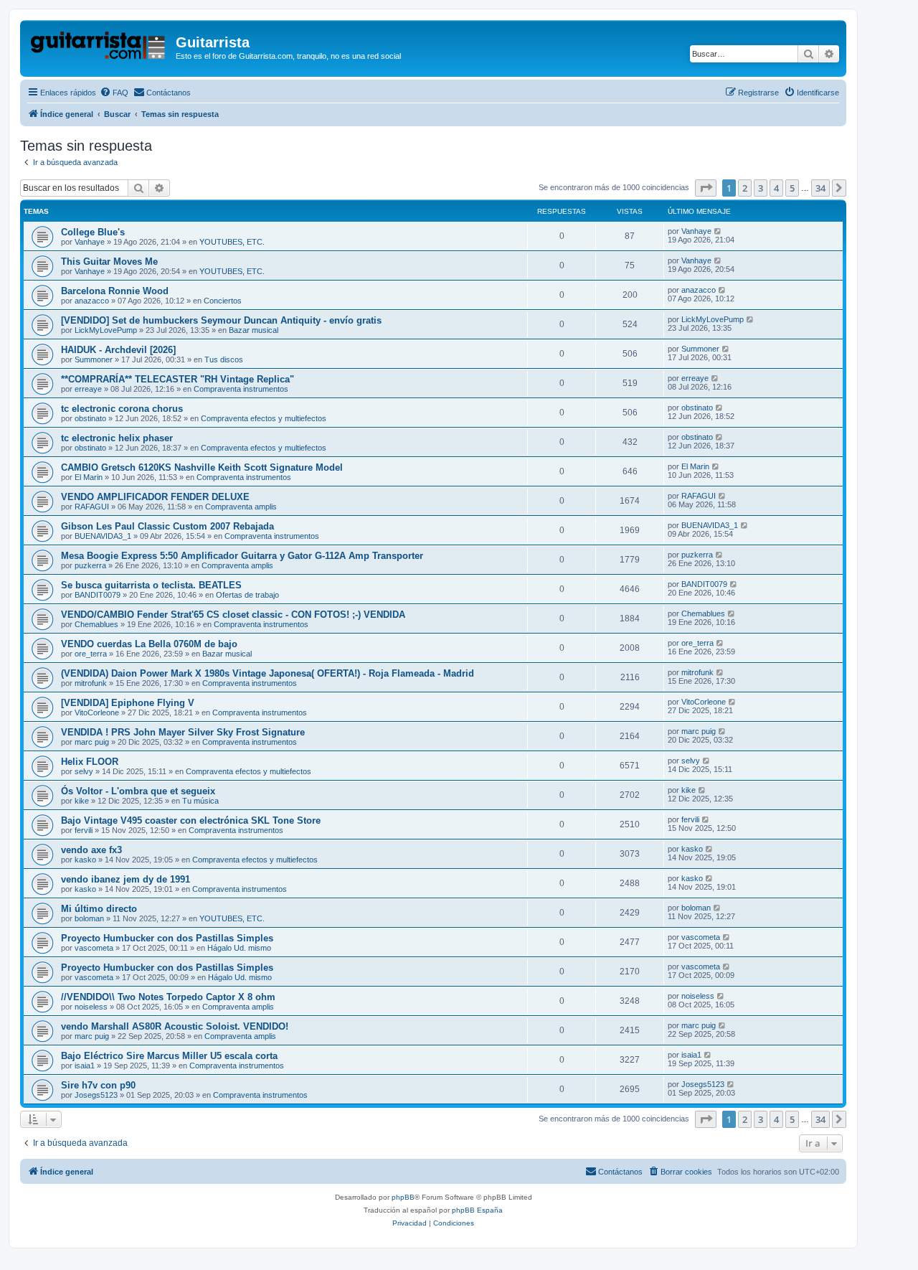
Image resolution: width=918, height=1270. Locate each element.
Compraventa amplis (241, 506)
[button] (705, 188)
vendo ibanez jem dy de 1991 (125, 879)
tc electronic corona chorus (122, 408)
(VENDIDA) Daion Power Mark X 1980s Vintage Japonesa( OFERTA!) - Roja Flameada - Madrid (267, 673)
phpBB (403, 1197)
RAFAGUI (92, 506)
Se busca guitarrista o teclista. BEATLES (151, 585)
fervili (84, 830)
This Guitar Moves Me (109, 261)
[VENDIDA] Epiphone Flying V (127, 702)
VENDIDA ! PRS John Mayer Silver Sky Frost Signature (183, 732)
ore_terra (91, 653)
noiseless (91, 1006)
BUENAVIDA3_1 (103, 536)
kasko (85, 859)
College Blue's (93, 232)
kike (82, 800)
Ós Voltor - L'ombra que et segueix (138, 791)
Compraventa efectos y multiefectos (263, 418)
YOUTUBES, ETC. (232, 241)
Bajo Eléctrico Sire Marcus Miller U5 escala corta (169, 1055)
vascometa (94, 948)
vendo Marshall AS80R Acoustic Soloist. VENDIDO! (174, 1026)
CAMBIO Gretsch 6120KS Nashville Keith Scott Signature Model (202, 467)
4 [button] (776, 188)
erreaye (88, 389)
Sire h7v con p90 (98, 1085)
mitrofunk (91, 683)
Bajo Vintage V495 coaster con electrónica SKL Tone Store (191, 820)
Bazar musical (253, 330)
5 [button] (792, 188)
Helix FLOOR (89, 761)
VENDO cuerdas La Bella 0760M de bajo (149, 644)
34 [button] (820, 188)
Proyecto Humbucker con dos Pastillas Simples (167, 938)
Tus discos (223, 359)
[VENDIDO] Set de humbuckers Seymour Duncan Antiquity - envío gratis (221, 320)
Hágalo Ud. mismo (239, 948)
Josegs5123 (96, 1095)
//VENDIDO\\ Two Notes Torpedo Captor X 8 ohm (168, 997)
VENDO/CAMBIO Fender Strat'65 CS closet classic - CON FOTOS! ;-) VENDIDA (233, 614)
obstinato (90, 418)
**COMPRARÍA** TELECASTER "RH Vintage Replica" (177, 379)
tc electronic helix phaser (117, 438)
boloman (89, 918)
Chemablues (96, 624)
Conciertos (223, 300)
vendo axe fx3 (91, 850)
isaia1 (85, 1065)
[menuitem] (114, 92)
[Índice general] (100, 47)
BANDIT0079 (97, 595)
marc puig (92, 742)
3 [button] (760, 188)
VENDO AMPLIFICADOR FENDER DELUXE (155, 496)
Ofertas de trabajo (247, 595)
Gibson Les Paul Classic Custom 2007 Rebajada (167, 526)
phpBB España (477, 1210)
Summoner (94, 359)
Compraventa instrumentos (241, 389)
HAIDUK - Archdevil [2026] (118, 349)
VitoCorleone (97, 712)
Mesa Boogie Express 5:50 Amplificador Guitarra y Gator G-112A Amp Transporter (242, 555)
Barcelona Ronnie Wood (115, 291)
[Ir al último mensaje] (718, 231)
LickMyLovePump (106, 330)
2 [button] (744, 188)
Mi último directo (99, 908)
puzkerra (90, 565)
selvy (84, 771)
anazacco (92, 300)
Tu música (200, 800)
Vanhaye (90, 241)
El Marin (89, 477)
